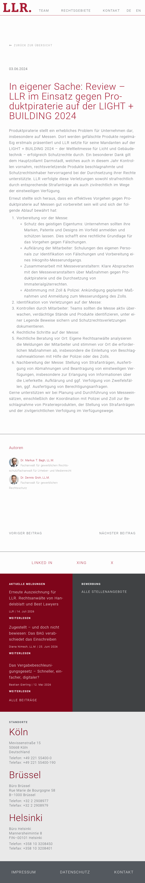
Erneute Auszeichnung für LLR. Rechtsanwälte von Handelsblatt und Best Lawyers (36, 598)
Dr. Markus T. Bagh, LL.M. (37, 460)
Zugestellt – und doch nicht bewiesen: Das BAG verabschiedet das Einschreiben (34, 633)
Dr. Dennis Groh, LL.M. (35, 477)
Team (44, 10)
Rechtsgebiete (76, 10)
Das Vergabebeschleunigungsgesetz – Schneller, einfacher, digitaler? (35, 671)
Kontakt (111, 10)
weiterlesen (20, 618)
